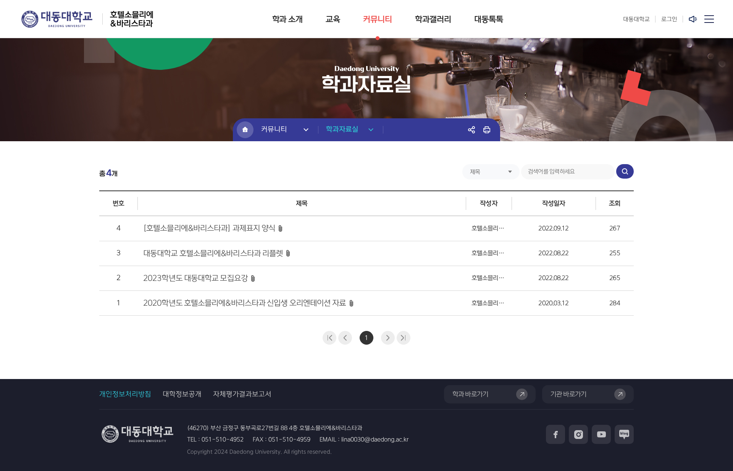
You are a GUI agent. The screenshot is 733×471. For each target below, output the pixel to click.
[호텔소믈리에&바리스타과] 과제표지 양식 (209, 228)
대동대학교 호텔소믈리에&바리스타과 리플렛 (213, 253)
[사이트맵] (709, 19)
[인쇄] (486, 129)
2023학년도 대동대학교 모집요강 (195, 278)
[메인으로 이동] (245, 129)
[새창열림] (555, 434)
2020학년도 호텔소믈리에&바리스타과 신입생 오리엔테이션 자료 (244, 303)
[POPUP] (694, 19)
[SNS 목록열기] (471, 129)
